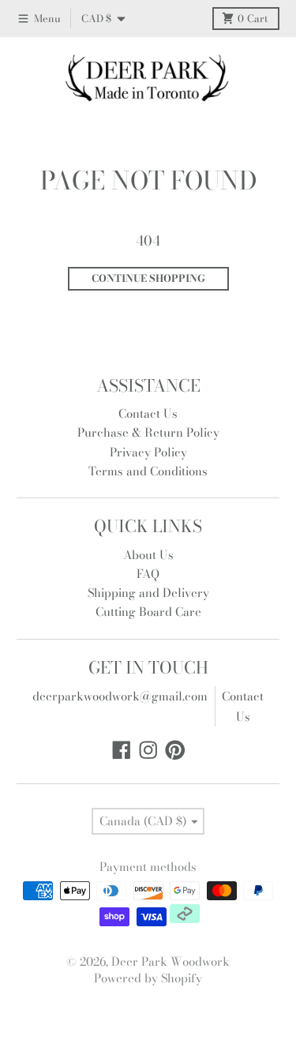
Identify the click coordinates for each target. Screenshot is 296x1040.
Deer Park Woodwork (170, 961)
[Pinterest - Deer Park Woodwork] (175, 750)
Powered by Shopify (148, 978)
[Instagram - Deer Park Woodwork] (148, 750)
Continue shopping (148, 278)
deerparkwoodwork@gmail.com (120, 696)
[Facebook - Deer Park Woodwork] (121, 750)
